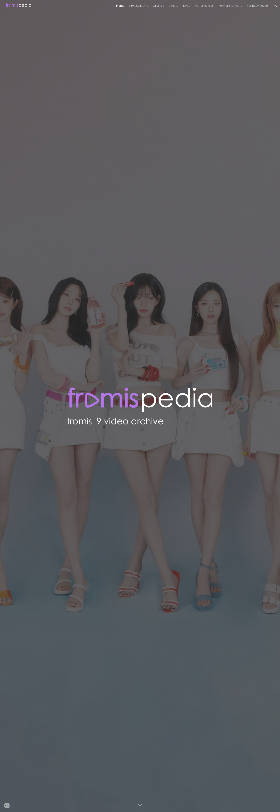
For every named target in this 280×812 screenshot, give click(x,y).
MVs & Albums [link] (138, 5)
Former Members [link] (230, 5)
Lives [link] (186, 5)
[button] (275, 5)
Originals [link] (158, 5)
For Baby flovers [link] (258, 5)
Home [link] (120, 5)
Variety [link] (173, 5)
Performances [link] (204, 5)
